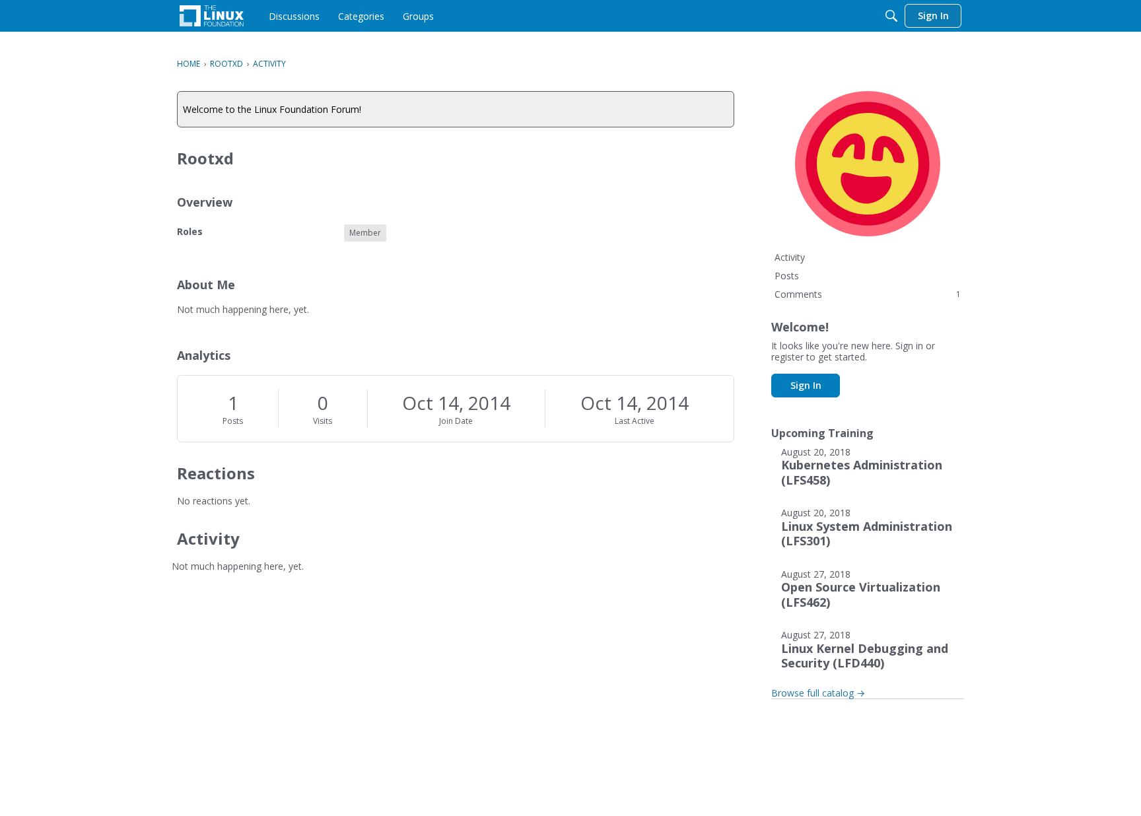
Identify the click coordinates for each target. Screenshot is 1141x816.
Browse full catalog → (818, 693)
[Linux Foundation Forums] (212, 15)
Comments (868, 294)
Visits (322, 421)
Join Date (456, 421)
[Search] (891, 16)
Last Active (634, 421)
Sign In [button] (805, 385)
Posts (233, 421)
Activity (790, 257)
